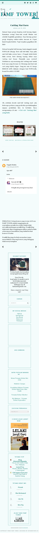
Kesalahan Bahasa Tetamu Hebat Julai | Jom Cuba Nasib (19, 389)
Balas (8, 174)
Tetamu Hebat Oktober (19, 395)
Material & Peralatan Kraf (24, 140)
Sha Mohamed (21, 493)
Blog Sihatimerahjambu (20, 460)
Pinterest (19, 319)
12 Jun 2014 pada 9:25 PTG (17, 184)
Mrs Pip (20, 505)
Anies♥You (20, 467)
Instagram (19, 315)
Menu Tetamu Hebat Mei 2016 (19, 379)
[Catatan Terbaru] (3, 151)
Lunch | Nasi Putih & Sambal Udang (20, 475)
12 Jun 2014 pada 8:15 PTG (13, 167)
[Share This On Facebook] (17, 143)
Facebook (19, 317)
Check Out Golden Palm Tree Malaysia (20, 464)
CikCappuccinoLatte (19, 472)
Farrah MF (15, 182)
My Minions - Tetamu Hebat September (19, 399)
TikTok (19, 314)
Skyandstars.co (33, 531)
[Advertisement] (19, 335)
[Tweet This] (19, 143)
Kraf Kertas (9, 140)
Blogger (25, 528)
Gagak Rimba (11, 165)
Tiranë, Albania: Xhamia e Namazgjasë (20, 469)
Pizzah (20, 487)
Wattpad (19, 321)
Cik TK (20, 499)
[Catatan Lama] (36, 151)
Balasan (11, 178)
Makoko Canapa (19, 384)
